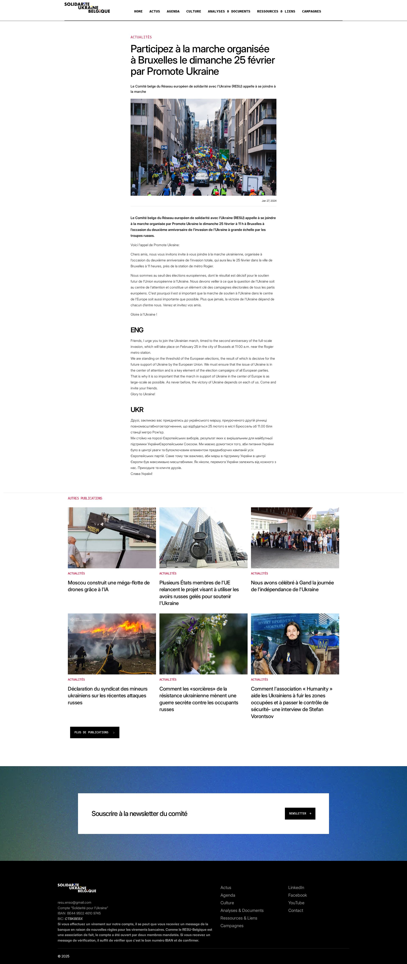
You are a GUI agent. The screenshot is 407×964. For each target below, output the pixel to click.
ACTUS (154, 11)
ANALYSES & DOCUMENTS (229, 11)
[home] (87, 8)
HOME (138, 11)
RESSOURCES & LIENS (276, 11)
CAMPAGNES (311, 11)
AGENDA (173, 11)
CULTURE (193, 11)
